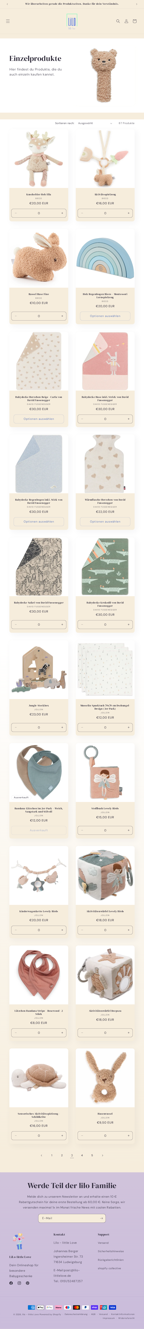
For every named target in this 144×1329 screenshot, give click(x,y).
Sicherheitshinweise (111, 1251)
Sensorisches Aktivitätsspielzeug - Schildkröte (39, 1115)
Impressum (109, 1318)
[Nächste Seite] (102, 1155)
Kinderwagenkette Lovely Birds (39, 911)
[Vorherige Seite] (42, 1155)
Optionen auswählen (105, 316)
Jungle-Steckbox (39, 705)
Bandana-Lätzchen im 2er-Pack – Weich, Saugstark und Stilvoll (39, 810)
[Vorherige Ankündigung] (7, 4)
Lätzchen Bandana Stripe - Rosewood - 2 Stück (39, 1012)
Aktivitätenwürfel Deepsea (105, 1010)
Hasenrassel (105, 1113)
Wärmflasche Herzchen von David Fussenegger (105, 501)
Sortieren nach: (64, 123)
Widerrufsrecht (126, 1318)
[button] (8, 21)
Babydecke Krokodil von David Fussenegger (105, 604)
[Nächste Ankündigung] (137, 4)
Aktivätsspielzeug (105, 194)
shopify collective (109, 1268)
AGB (93, 1314)
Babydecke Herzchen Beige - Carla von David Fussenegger (38, 399)
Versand (103, 1242)
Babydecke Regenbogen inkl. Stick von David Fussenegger (39, 501)
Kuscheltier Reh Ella (38, 194)
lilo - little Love (30, 1314)
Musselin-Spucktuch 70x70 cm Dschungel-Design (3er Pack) (105, 707)
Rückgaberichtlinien (111, 1260)
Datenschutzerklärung (76, 1314)
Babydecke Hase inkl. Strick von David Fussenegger (105, 399)
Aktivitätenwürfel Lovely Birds (105, 911)
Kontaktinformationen (123, 1314)
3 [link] (72, 1155)
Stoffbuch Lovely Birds (105, 808)
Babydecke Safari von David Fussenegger (39, 602)
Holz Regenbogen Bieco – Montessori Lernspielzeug (105, 296)
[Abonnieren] (101, 1218)
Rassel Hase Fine (39, 294)
